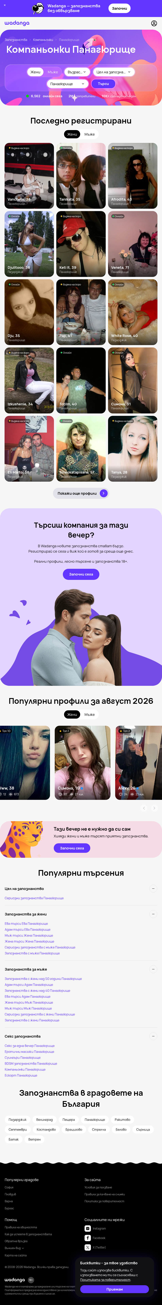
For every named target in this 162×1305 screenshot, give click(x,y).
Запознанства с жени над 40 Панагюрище (37, 990)
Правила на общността (21, 1227)
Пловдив (10, 1194)
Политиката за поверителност (105, 1280)
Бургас (9, 1208)
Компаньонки (43, 40)
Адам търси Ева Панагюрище (27, 929)
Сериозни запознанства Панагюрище (34, 898)
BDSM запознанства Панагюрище (31, 1063)
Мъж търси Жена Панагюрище (29, 935)
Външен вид (13, 1248)
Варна (9, 1201)
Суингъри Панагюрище (22, 1057)
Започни (119, 8)
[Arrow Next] (154, 808)
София (9, 1187)
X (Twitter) (99, 1247)
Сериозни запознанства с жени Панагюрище (40, 1014)
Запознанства (16, 40)
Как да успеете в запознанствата (28, 1234)
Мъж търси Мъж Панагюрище (28, 1008)
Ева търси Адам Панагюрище (27, 996)
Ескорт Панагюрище (21, 1075)
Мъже (53, 72)
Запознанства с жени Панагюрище (32, 1020)
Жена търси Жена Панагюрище (29, 941)
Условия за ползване (98, 1187)
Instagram (99, 1228)
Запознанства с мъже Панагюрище (32, 953)
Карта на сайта (16, 1255)
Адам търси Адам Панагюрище (29, 984)
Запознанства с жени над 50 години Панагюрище (43, 979)
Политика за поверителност (104, 1201)
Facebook (99, 1238)
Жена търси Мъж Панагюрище (29, 1002)
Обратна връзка (16, 1241)
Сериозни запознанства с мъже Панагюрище (40, 947)
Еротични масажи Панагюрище (29, 1051)
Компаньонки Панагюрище (25, 1069)
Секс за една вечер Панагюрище (30, 1046)
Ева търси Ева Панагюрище (26, 923)
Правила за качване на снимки (105, 1194)
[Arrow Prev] (143, 808)
